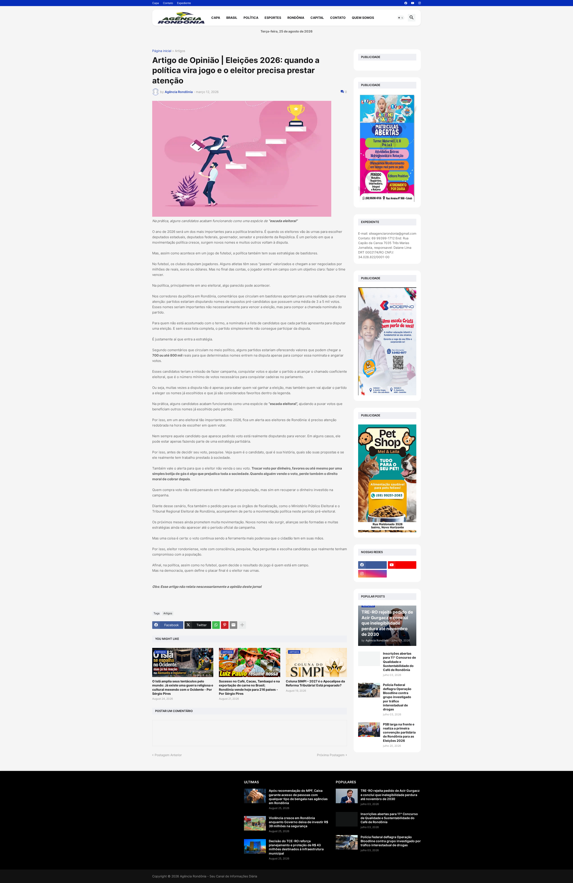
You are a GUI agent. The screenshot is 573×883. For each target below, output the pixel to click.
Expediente (184, 3)
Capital (317, 17)
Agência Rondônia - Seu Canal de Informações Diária (218, 876)
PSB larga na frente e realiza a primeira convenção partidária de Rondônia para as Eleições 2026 (399, 732)
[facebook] (405, 3)
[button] (400, 17)
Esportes (273, 17)
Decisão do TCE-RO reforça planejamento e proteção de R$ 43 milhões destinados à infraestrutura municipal (296, 847)
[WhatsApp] (216, 625)
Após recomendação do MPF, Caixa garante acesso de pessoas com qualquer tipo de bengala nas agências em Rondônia (298, 797)
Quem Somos (363, 17)
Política (251, 17)
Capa (155, 3)
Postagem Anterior (168, 755)
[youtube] (412, 3)
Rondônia (295, 17)
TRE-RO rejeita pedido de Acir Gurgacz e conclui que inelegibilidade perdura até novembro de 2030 (390, 795)
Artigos (180, 51)
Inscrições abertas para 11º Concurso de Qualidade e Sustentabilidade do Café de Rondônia (399, 661)
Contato (168, 3)
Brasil (231, 17)
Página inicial (161, 51)
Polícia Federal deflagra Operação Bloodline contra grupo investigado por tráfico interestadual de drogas (397, 697)
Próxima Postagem (330, 755)
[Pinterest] (225, 625)
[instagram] (419, 3)
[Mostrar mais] (242, 625)
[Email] (233, 625)
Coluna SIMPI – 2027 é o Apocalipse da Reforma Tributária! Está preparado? (315, 683)
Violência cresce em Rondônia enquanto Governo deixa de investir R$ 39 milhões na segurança (298, 822)
